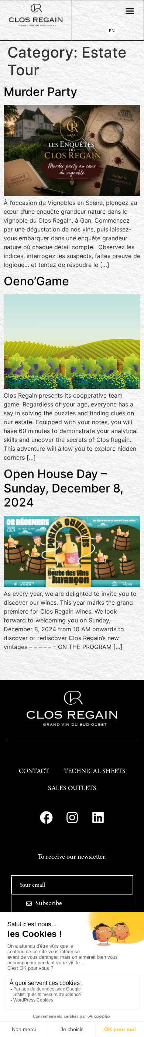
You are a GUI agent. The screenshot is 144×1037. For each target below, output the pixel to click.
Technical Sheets (95, 771)
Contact (34, 771)
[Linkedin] (98, 817)
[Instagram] (72, 817)
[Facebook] (46, 817)
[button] (130, 11)
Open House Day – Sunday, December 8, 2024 (63, 488)
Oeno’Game (36, 281)
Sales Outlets (72, 788)
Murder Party (40, 92)
